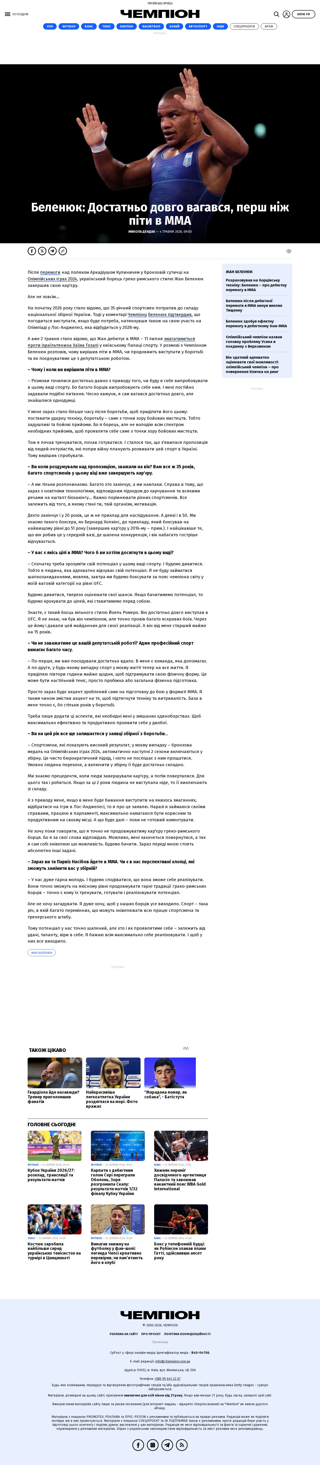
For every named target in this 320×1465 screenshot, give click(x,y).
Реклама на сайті (124, 1334)
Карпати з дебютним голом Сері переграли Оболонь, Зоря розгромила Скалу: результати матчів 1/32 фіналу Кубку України (114, 1182)
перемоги (50, 272)
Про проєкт (151, 1334)
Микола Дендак (142, 232)
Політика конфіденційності (187, 1334)
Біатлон (126, 26)
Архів (269, 26)
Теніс (106, 26)
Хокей (174, 26)
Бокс (89, 26)
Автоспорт (198, 26)
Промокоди (160, 1342)
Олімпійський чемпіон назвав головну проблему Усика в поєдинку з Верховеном (254, 342)
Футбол (68, 26)
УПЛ (50, 26)
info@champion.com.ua (172, 1361)
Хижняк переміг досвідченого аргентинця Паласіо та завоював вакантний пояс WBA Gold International (180, 1179)
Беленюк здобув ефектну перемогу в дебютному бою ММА (256, 323)
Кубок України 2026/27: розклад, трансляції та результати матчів (51, 1175)
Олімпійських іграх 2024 (52, 279)
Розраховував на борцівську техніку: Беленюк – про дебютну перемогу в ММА (256, 285)
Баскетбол (151, 26)
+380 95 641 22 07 (168, 1379)
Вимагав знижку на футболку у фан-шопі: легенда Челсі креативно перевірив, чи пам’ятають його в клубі (117, 1253)
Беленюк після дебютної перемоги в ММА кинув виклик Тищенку (254, 305)
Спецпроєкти (244, 26)
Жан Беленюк (41, 953)
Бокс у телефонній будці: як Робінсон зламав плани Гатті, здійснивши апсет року (180, 1250)
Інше (220, 26)
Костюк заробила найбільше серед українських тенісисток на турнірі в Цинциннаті (54, 1250)
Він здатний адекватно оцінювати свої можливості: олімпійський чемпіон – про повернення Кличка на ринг (252, 364)
